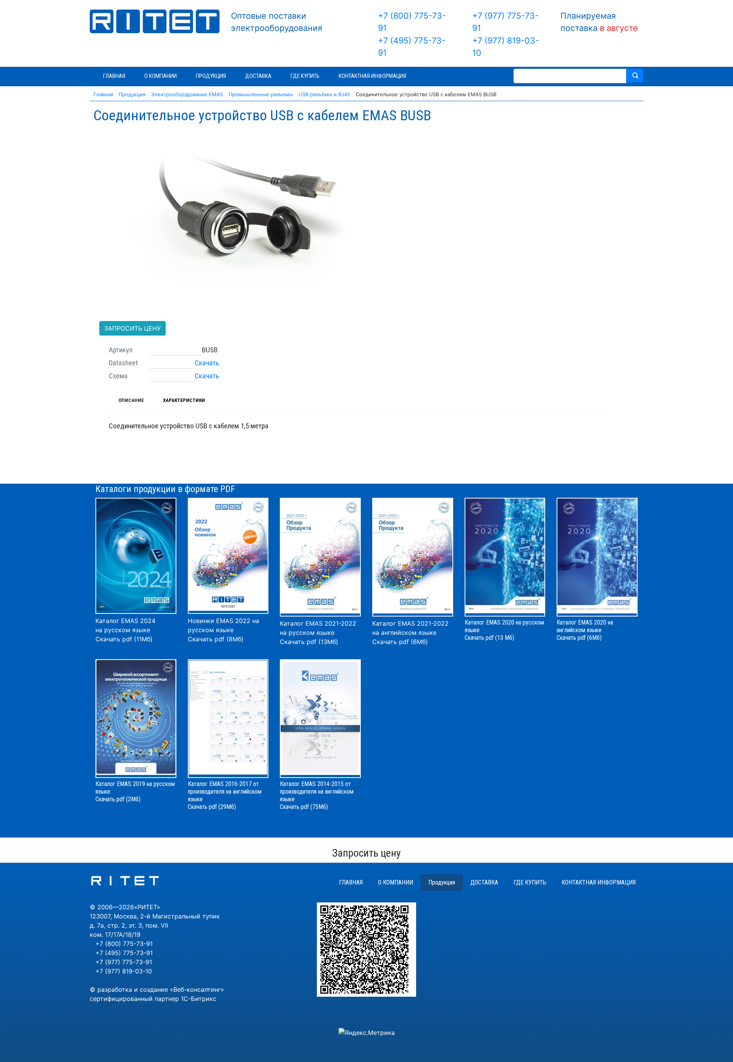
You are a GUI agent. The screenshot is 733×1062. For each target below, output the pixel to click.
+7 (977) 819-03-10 (123, 971)
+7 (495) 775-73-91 (124, 953)
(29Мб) (227, 806)
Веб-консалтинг (197, 989)
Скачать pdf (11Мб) (124, 639)
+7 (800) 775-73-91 (124, 943)
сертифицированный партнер (134, 998)
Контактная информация (599, 882)
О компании (395, 882)
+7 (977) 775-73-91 (123, 962)
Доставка (484, 882)
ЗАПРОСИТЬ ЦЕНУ (132, 328)
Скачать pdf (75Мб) (304, 806)
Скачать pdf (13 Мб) (489, 637)
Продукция (441, 882)
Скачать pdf (202, 806)
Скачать (207, 362)
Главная (351, 882)
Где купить (529, 882)
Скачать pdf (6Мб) (400, 642)
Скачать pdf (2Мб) (117, 799)
